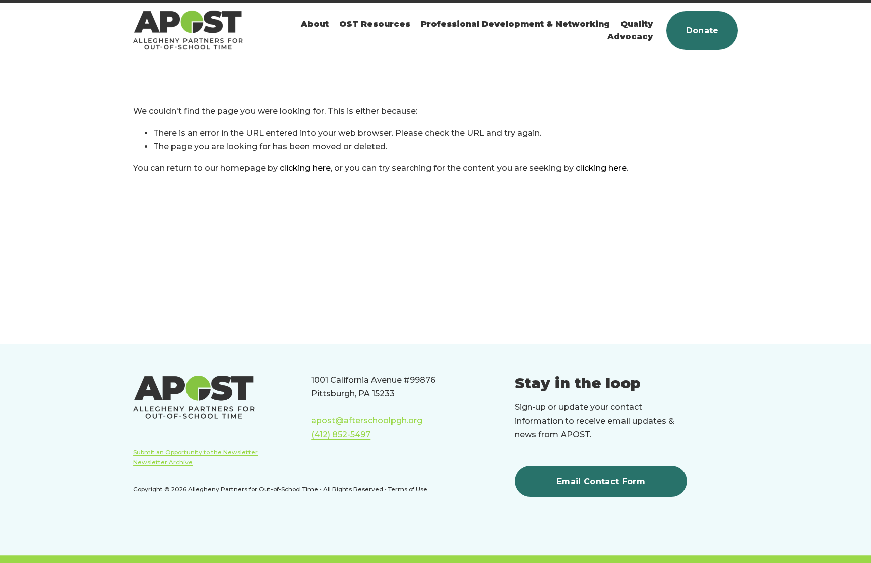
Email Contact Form (600, 481)
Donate (702, 30)
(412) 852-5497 (340, 435)
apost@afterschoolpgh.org (366, 420)
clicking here (305, 168)
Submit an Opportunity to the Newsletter (195, 452)
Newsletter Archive (163, 462)
